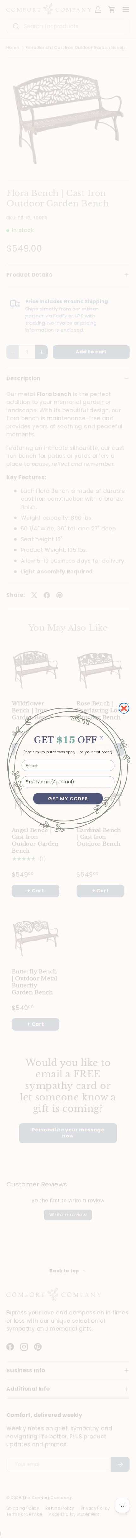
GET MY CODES (68, 798)
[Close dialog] (124, 708)
